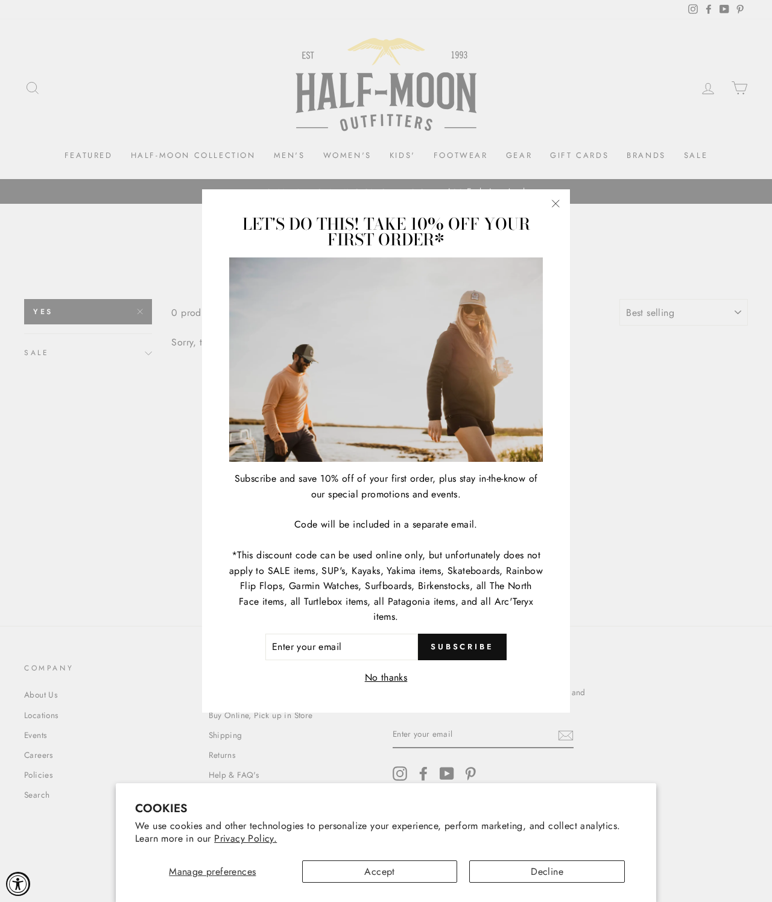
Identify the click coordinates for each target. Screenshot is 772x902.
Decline (547, 871)
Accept (379, 871)
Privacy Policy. (245, 838)
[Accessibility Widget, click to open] (18, 884)
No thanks (386, 677)
